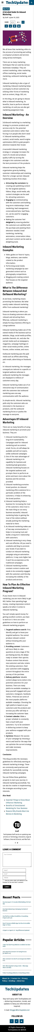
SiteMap (12, 981)
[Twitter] (17, 1021)
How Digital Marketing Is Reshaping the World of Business (15, 910)
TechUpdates (17, 2)
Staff (6, 17)
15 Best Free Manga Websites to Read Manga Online (16, 973)
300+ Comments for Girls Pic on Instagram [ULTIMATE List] (17, 959)
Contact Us (15, 978)
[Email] (21, 1021)
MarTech (6, 9)
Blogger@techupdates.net (20, 1010)
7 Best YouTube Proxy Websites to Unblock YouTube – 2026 (17, 945)
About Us (6, 978)
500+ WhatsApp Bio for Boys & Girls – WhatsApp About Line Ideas (15, 966)
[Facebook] (12, 1021)
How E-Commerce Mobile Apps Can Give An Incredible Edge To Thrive (16, 924)
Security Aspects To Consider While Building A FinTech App (17, 903)
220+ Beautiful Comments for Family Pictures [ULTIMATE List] (15, 952)
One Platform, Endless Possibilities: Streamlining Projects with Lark (15, 917)
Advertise (20, 981)
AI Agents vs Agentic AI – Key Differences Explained (16, 930)
